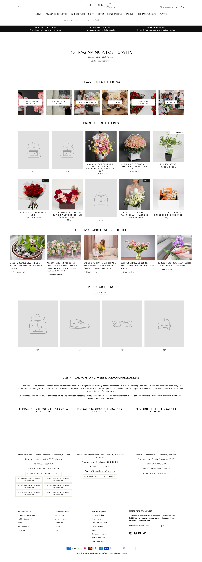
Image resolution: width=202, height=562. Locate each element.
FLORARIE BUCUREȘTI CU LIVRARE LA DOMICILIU (43, 410)
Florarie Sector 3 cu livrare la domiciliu (29, 493)
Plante (163, 14)
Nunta (91, 14)
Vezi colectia (101, 292)
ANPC (20, 523)
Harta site (21, 530)
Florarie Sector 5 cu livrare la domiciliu (58, 486)
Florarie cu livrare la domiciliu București (43, 474)
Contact (58, 526)
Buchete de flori (98, 515)
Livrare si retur (60, 519)
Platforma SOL (23, 526)
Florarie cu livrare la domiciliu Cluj (156, 474)
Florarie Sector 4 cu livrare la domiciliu (58, 479)
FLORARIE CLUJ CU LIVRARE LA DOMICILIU (156, 410)
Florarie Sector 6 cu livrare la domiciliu (58, 493)
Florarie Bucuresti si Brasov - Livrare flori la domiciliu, (98, 553)
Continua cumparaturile (101, 60)
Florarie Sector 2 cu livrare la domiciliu (29, 486)
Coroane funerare (99, 534)
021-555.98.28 (168, 7)
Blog (56, 530)
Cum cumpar (59, 515)
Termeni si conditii (24, 511)
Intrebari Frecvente (62, 511)
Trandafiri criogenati (99, 523)
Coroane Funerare (146, 14)
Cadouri (130, 14)
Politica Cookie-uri (25, 519)
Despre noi (59, 523)
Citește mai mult (18, 272)
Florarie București (98, 537)
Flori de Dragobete (99, 511)
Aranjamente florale (56, 14)
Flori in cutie (96, 519)
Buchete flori (78, 14)
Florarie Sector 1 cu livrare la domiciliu (29, 479)
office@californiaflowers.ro (46, 468)
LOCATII (39, 14)
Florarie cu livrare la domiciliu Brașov (99, 476)
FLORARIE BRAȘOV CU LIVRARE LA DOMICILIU (99, 410)
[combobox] (101, 20)
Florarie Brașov (98, 541)
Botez (101, 14)
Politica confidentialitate (27, 515)
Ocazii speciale (114, 14)
